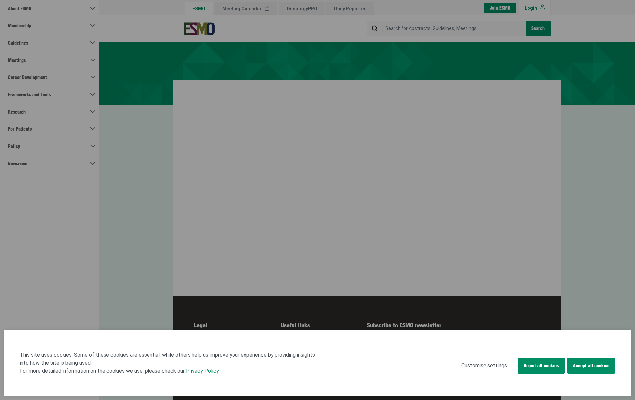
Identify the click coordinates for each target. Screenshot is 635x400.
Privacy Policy (202, 371)
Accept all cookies (591, 366)
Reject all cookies (541, 366)
